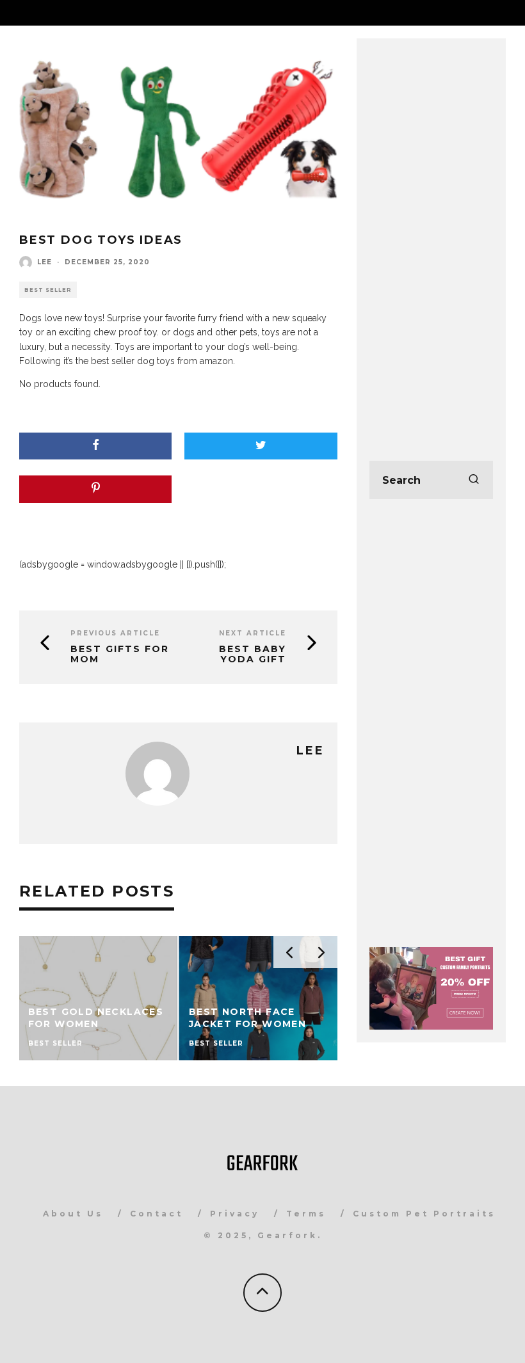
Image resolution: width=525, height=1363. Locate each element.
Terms (306, 1213)
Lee (44, 262)
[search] (474, 480)
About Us (73, 1213)
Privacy (234, 1213)
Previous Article (115, 633)
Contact (156, 1213)
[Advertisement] (431, 243)
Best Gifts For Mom (119, 654)
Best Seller (48, 290)
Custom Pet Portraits (424, 1213)
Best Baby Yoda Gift (252, 654)
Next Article (252, 633)
